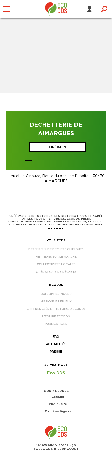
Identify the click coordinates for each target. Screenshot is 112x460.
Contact (58, 396)
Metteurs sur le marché (56, 256)
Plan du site (58, 404)
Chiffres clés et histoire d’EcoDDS (56, 309)
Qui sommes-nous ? (56, 293)
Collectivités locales (56, 264)
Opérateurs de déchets (56, 271)
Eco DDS (56, 373)
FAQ (56, 336)
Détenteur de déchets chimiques (56, 249)
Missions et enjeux (56, 301)
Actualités (56, 344)
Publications (56, 324)
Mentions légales (58, 411)
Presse (56, 351)
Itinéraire (57, 147)
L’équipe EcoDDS (56, 316)
